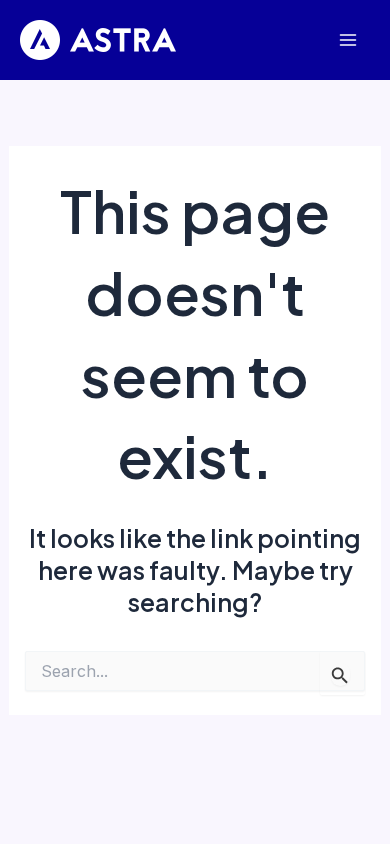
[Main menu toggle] (347, 40)
